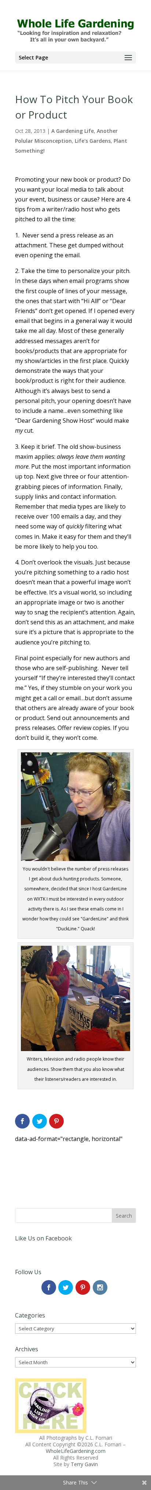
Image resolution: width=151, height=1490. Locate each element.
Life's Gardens (93, 140)
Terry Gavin (84, 1464)
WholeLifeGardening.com (76, 1450)
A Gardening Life (72, 130)
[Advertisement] (73, 1162)
